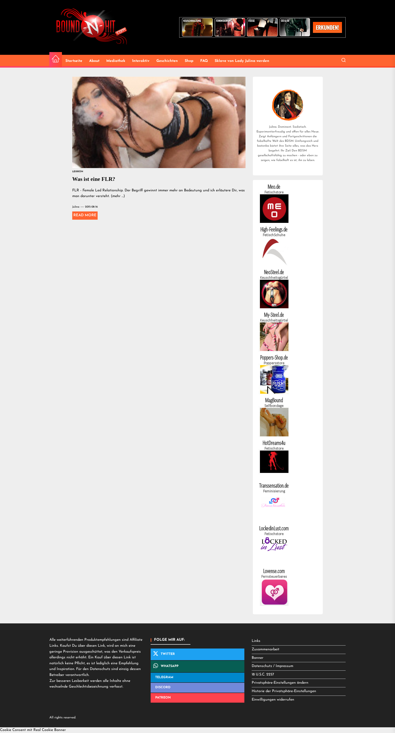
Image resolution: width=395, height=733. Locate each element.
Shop (189, 61)
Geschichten (167, 61)
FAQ (204, 61)
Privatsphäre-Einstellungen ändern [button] (280, 683)
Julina (75, 207)
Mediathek (115, 61)
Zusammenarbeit (265, 649)
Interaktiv (140, 61)
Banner (257, 658)
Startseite (73, 61)
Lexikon (77, 171)
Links (256, 641)
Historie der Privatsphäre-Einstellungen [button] (284, 691)
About (94, 61)
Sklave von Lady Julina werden (242, 61)
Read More (84, 215)
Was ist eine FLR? (93, 179)
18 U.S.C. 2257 (263, 674)
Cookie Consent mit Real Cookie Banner (33, 730)
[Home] (55, 59)
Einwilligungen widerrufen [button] (273, 699)
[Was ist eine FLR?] (159, 122)
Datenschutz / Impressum (272, 666)
